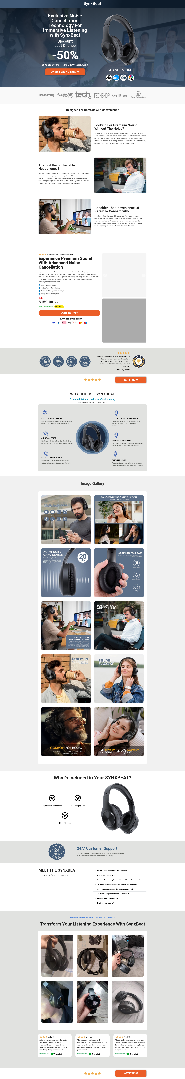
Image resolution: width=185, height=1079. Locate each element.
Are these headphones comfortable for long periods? (117, 884)
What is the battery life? (106, 875)
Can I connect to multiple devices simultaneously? (115, 889)
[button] (105, 275)
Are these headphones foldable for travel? (113, 894)
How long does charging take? (108, 898)
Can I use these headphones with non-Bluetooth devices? (118, 880)
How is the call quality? (105, 903)
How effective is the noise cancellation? (112, 871)
